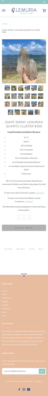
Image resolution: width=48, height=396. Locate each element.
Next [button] (41, 61)
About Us (6, 298)
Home (4, 24)
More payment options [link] (24, 242)
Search (38, 381)
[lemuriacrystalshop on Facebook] (19, 390)
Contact (6, 309)
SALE (4, 316)
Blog (4, 312)
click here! (40, 193)
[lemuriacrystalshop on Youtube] (28, 390)
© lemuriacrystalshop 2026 (19, 381)
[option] (24, 61)
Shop (4, 294)
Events (5, 305)
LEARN (5, 302)
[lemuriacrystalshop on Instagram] (24, 390)
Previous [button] (6, 61)
